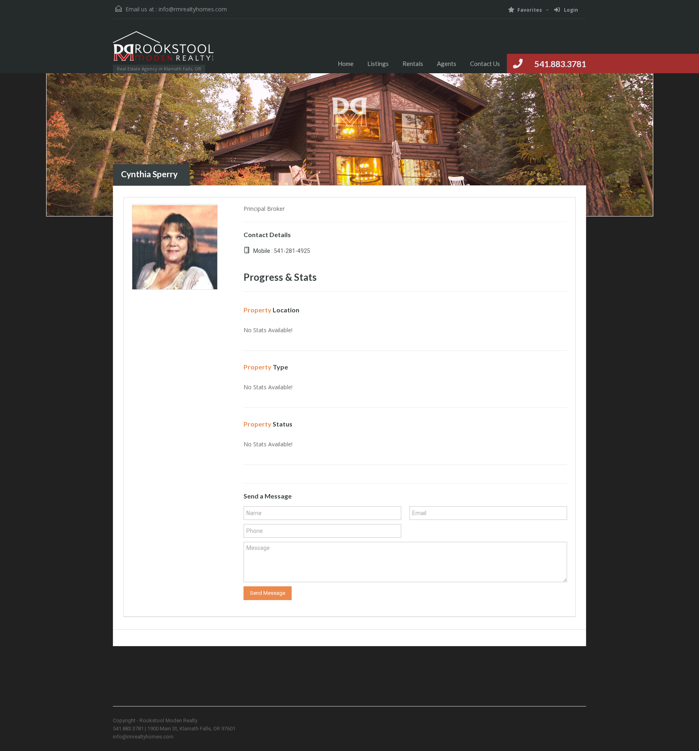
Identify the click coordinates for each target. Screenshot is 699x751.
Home (346, 63)
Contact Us (485, 63)
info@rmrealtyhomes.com (193, 9)
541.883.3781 (560, 64)
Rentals (412, 63)
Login (570, 9)
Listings (378, 63)
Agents (446, 63)
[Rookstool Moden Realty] (163, 50)
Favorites (529, 9)
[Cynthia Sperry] (175, 246)
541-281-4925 (292, 251)
